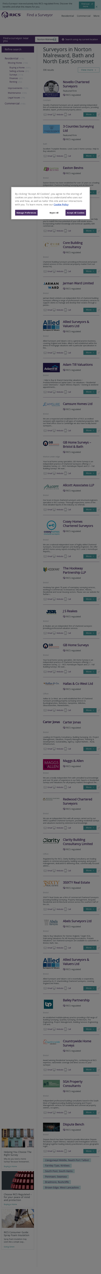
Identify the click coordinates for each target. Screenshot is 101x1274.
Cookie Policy (61, 204)
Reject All (54, 212)
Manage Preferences (26, 212)
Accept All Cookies (76, 212)
